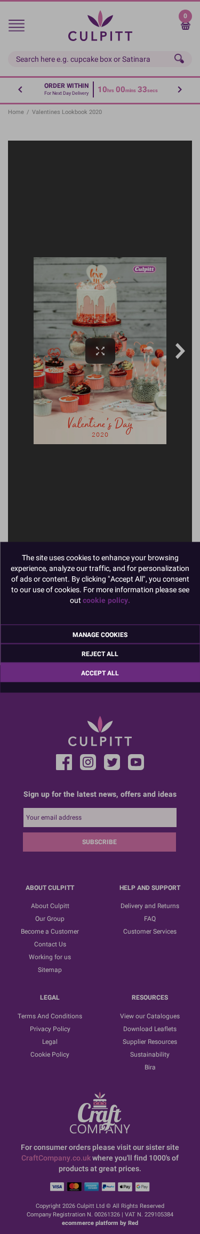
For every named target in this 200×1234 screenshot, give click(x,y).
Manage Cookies (100, 634)
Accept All (100, 672)
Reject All (100, 653)
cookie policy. (106, 600)
